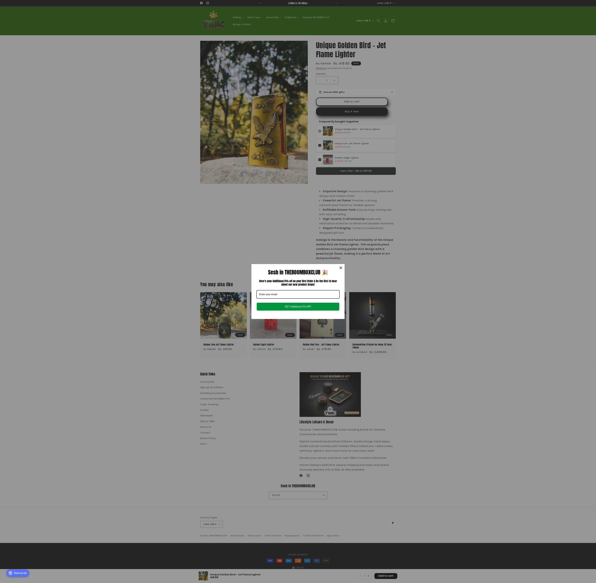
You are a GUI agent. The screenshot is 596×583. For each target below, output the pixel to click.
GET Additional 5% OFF (298, 306)
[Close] (341, 267)
